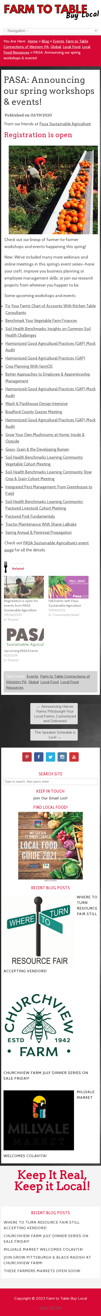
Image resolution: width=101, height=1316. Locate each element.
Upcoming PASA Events (21, 651)
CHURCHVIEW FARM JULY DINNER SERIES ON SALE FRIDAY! (46, 1238)
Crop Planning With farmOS (29, 366)
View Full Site (50, 1307)
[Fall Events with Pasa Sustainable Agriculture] (69, 587)
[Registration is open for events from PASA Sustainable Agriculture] (24, 587)
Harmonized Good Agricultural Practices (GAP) (45, 358)
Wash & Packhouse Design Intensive (36, 403)
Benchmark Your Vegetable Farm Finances (41, 320)
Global (55, 47)
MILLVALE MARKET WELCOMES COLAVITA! (43, 1249)
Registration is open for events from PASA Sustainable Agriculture (21, 605)
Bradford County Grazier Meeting (33, 412)
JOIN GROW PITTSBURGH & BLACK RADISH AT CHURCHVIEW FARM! (47, 1260)
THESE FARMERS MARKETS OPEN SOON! (42, 1270)
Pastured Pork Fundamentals (30, 516)
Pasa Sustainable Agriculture (65, 123)
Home (33, 41)
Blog (45, 41)
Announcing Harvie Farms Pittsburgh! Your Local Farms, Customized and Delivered (55, 713)
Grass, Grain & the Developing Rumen (37, 449)
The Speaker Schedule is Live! (55, 734)
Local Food (71, 47)
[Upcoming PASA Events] (24, 637)
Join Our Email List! (50, 798)
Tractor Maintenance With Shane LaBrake (41, 524)
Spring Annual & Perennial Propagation (38, 532)
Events (58, 41)
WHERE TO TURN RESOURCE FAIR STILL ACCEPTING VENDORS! (42, 1225)
